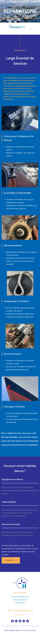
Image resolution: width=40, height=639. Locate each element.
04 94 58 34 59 (19, 615)
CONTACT (9, 560)
